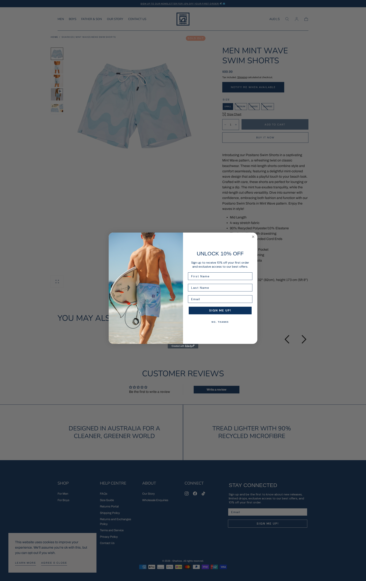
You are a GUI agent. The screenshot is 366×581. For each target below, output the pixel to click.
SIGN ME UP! (220, 310)
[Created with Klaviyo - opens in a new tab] (183, 346)
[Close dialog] (253, 236)
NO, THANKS (220, 321)
